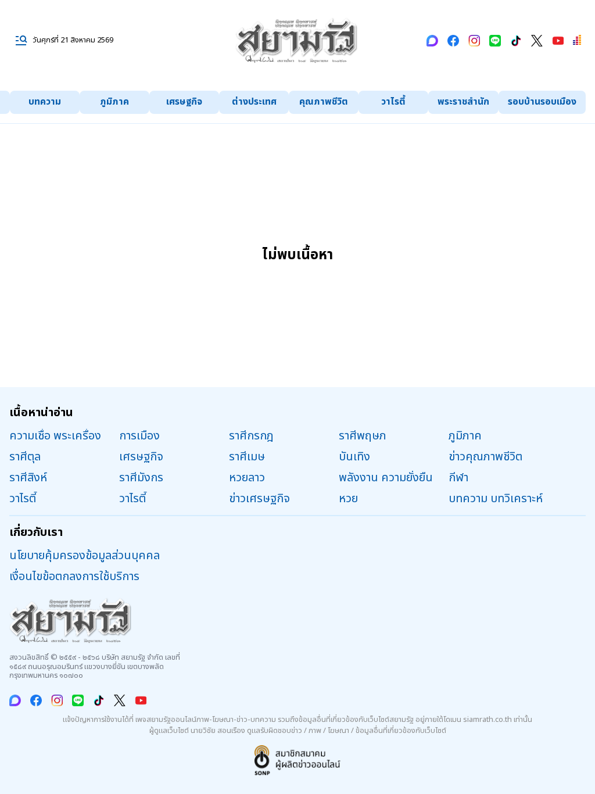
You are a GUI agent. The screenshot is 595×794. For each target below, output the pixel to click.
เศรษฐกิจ (184, 102)
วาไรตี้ (393, 102)
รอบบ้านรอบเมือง (542, 102)
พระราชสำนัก (463, 102)
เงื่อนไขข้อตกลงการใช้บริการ (74, 577)
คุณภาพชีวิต (323, 102)
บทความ (44, 102)
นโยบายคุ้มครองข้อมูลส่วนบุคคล (84, 556)
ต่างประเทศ (254, 102)
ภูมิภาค (114, 102)
